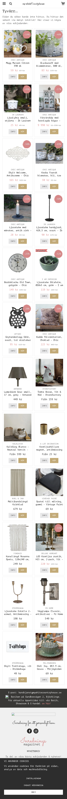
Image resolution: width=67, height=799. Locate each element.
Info (13, 76)
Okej (33, 792)
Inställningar (33, 778)
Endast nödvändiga (33, 785)
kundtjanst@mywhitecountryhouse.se (40, 692)
